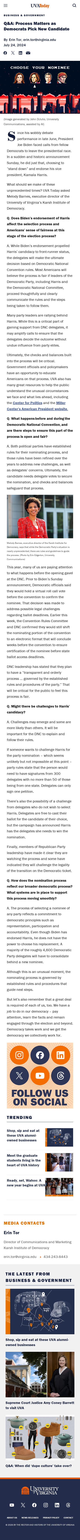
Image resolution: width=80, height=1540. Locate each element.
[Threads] (68, 1506)
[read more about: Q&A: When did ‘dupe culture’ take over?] (40, 1437)
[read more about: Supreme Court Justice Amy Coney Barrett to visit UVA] (40, 1374)
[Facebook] (34, 1506)
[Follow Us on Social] (40, 1075)
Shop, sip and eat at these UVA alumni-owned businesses (23, 1135)
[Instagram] (45, 1506)
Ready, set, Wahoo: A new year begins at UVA (26, 1182)
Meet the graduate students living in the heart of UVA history (24, 1160)
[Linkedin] (57, 1506)
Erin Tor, (15, 39)
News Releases (30, 1517)
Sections (5, 5)
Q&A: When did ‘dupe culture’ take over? (39, 1465)
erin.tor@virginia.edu (39, 39)
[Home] (40, 6)
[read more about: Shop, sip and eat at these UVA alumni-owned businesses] (40, 1311)
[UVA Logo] (40, 1490)
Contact (68, 1517)
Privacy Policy (51, 1517)
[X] (23, 1506)
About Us (12, 1517)
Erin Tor (11, 1232)
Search (74, 5)
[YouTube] (11, 1506)
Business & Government (24, 15)
